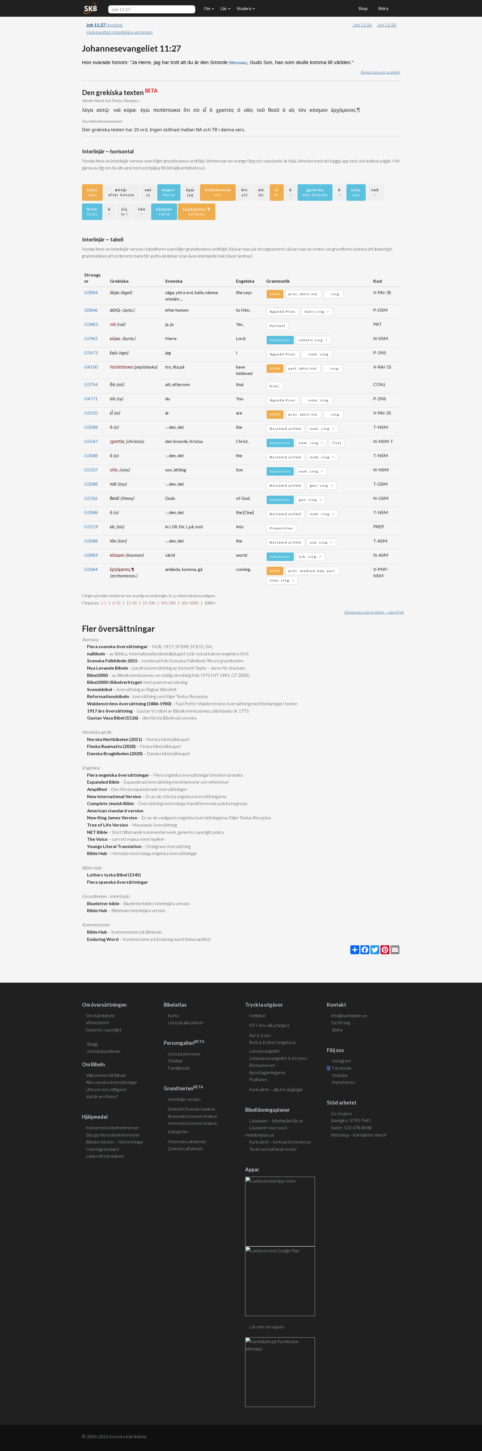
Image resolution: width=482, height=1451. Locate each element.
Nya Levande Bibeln (106, 667)
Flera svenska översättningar (116, 646)
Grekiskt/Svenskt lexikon (191, 1108)
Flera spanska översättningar (116, 882)
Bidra (382, 8)
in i (124, 212)
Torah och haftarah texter (273, 1149)
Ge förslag (340, 1022)
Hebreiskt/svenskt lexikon (192, 1123)
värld (164, 212)
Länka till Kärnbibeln (105, 1156)
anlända (197, 212)
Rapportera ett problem (380, 72)
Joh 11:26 (362, 24)
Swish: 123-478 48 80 (351, 1127)
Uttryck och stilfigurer (106, 1089)
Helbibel (257, 1015)
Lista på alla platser (186, 1022)
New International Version (113, 796)
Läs (224, 8)
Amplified (96, 789)
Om (207, 8)
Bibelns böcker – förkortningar (114, 1141)
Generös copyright (103, 1029)
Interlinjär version (184, 1099)
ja (148, 192)
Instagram (341, 1060)
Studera (244, 8)
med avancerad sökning (164, 682)
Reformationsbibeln (107, 696)
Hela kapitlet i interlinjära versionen (119, 32)
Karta (173, 1015)
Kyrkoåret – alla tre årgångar (276, 1089)
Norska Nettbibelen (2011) (113, 739)
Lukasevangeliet (264, 1050)
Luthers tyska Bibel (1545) (113, 874)
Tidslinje (175, 1060)
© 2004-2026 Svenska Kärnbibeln (114, 1436)
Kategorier (178, 1131)
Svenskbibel (98, 689)
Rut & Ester (260, 1035)
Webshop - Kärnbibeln (358, 1134)
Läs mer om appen (266, 1326)
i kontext (104, 24)
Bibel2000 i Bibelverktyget (113, 682)
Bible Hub (96, 853)
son (356, 192)
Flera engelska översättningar (117, 774)
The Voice (96, 839)
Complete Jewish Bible (109, 803)
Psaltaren (258, 1079)
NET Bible (96, 832)
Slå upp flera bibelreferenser (113, 1134)
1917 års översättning (108, 710)
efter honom (121, 192)
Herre (169, 192)
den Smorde (315, 192)
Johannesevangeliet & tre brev (278, 1058)
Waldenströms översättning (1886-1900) (128, 703)
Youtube (339, 1075)
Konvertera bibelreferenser (112, 1127)
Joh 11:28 (387, 24)
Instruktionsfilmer (103, 1051)
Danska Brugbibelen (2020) (114, 753)
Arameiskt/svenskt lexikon (192, 1116)
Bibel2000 (96, 675)
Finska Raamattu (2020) (110, 746)
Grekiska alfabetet (185, 1148)
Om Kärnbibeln (100, 1015)
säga (92, 192)
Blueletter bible (102, 903)
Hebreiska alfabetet (187, 1141)
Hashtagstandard (102, 1149)
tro (218, 192)
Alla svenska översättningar (111, 1082)
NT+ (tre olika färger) (269, 1025)
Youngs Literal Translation (113, 846)
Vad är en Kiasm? (102, 1096)
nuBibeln (95, 653)
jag (190, 192)
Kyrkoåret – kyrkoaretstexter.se (280, 1141)
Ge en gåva (341, 1113)
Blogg (92, 1044)
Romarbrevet (262, 1065)
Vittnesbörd (97, 1022)
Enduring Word (102, 939)
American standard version (114, 810)
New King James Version (111, 817)
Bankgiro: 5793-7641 (351, 1120)
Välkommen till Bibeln (106, 1075)
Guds (92, 212)
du (261, 192)
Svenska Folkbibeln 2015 (111, 660)
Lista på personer (184, 1053)
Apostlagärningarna (267, 1072)
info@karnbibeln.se (349, 1015)
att (244, 192)
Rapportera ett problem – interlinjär (374, 612)
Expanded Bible (102, 781)
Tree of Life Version (106, 824)
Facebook (341, 1067)
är (276, 192)
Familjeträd (178, 1067)
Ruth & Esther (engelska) (272, 1042)
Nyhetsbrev (343, 1082)
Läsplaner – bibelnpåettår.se (276, 1120)
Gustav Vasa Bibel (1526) (111, 717)
